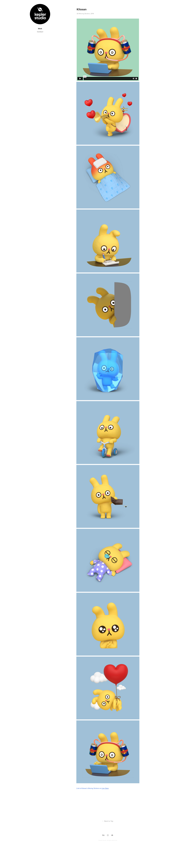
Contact (40, 31)
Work (40, 28)
